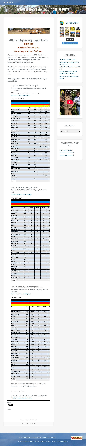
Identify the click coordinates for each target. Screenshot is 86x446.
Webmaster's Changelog (49, 437)
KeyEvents (25, 423)
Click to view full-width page (21, 95)
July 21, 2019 (29, 420)
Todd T (35, 420)
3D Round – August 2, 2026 (67, 59)
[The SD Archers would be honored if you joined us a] (72, 29)
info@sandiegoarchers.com (22, 398)
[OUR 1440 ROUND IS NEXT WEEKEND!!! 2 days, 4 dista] (62, 29)
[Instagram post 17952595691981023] (62, 34)
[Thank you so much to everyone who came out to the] (72, 34)
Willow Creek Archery (66, 155)
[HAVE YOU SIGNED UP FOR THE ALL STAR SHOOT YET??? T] (78, 34)
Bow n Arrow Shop (65, 150)
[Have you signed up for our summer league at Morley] (67, 29)
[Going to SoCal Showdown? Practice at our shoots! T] (67, 34)
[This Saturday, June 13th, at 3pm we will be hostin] (78, 29)
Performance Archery (66, 153)
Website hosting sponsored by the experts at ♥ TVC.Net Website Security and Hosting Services (43, 441)
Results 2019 (32, 423)
